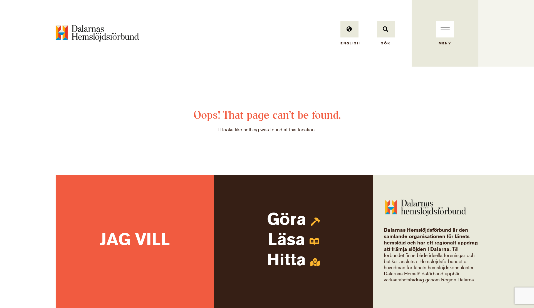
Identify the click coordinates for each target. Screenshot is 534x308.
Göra (289, 220)
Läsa (289, 240)
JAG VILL (135, 240)
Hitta (288, 261)
